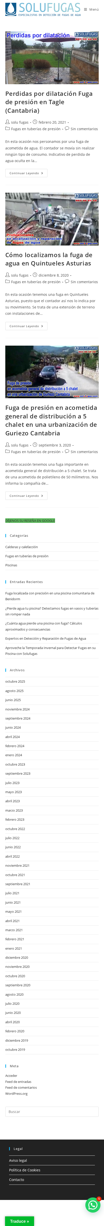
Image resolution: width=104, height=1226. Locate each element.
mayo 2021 (13, 911)
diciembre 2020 (16, 957)
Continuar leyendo (28, 174)
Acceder (11, 1075)
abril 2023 (12, 801)
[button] (30, 520)
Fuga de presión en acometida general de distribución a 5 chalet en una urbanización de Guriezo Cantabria (51, 420)
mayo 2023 (13, 792)
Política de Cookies (24, 1170)
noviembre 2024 (17, 709)
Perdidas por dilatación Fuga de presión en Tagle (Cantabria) (49, 102)
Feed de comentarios (21, 1087)
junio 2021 (13, 902)
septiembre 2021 (17, 884)
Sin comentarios (84, 128)
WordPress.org (16, 1093)
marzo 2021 (14, 930)
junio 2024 (13, 727)
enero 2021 (13, 948)
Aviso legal (18, 1160)
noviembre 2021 (17, 865)
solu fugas (20, 122)
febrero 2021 (14, 939)
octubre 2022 (15, 829)
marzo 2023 (14, 810)
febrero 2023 (14, 819)
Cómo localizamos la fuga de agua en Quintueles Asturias (49, 259)
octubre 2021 (15, 875)
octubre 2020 (15, 976)
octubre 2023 (15, 764)
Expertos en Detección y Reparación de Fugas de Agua (45, 638)
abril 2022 (12, 856)
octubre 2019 (15, 1049)
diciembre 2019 (16, 1040)
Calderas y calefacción (21, 547)
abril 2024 (12, 736)
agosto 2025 (14, 690)
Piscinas (11, 565)
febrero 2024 (14, 746)
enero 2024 (13, 755)
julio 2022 (12, 838)
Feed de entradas (18, 1081)
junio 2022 (13, 847)
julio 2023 (12, 783)
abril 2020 (12, 1022)
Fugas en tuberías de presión (36, 128)
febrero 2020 (14, 1031)
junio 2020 (13, 1012)
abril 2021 (12, 921)
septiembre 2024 (17, 718)
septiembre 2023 (17, 773)
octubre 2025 (15, 681)
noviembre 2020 (17, 966)
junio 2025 (13, 700)
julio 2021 (12, 893)
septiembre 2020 (17, 985)
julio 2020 (12, 1003)
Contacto (16, 1179)
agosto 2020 (14, 994)
